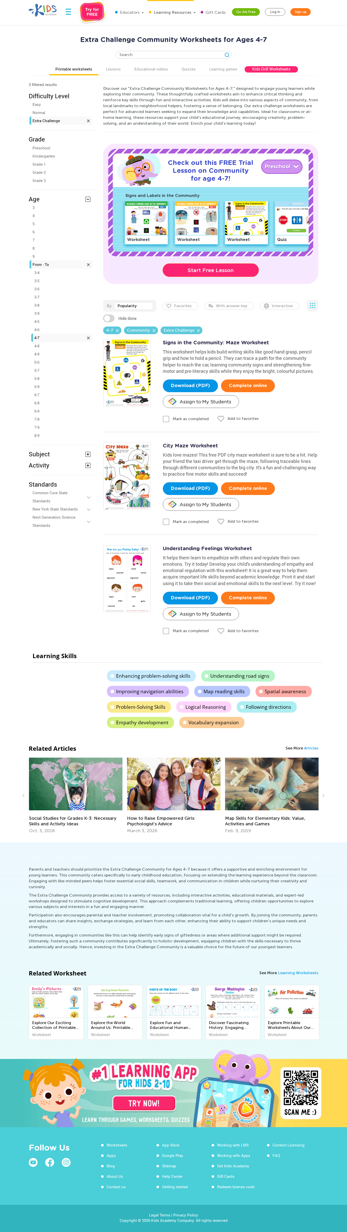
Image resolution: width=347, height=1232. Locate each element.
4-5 (36, 321)
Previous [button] (24, 795)
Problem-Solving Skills (140, 707)
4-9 (36, 354)
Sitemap (169, 1165)
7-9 (36, 427)
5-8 (36, 378)
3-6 (36, 288)
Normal (39, 112)
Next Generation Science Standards (54, 521)
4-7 (36, 337)
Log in (275, 12)
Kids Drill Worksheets (271, 69)
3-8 (36, 305)
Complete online (248, 386)
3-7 (36, 297)
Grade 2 (39, 172)
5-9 (36, 386)
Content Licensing (289, 1145)
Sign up (301, 12)
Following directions (268, 707)
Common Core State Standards (50, 496)
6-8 (36, 402)
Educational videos (151, 69)
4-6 (36, 329)
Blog (111, 1165)
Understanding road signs (239, 676)
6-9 (36, 411)
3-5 (36, 280)
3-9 (36, 313)
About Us (115, 1176)
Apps (111, 1155)
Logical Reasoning (205, 707)
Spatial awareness (285, 691)
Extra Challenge (46, 120)
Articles (311, 748)
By (109, 305)
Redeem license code (236, 1186)
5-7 (36, 370)
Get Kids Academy (233, 1165)
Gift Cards (215, 12)
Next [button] (322, 795)
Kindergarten (44, 156)
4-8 (36, 345)
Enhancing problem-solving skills (153, 676)
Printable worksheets (73, 69)
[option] (75, 795)
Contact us (116, 1186)
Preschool (41, 147)
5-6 (36, 362)
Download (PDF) (190, 386)
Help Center (172, 1176)
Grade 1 (39, 164)
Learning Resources (172, 12)
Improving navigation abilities (149, 691)
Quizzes (189, 69)
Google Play (172, 1155)
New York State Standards (55, 509)
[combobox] (133, 306)
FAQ (276, 1155)
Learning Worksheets (298, 972)
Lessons (113, 69)
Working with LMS (233, 1145)
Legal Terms (159, 1214)
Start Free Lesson (211, 270)
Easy (37, 104)
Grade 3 (39, 180)
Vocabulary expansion (213, 722)
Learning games (223, 69)
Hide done (127, 318)
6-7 (36, 394)
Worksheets (117, 1145)
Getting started (175, 1186)
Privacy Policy (185, 1214)
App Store (170, 1145)
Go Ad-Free (246, 12)
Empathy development (142, 722)
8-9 (36, 435)
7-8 (36, 419)
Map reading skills (224, 691)
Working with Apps (233, 1155)
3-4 (36, 272)
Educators (129, 12)
